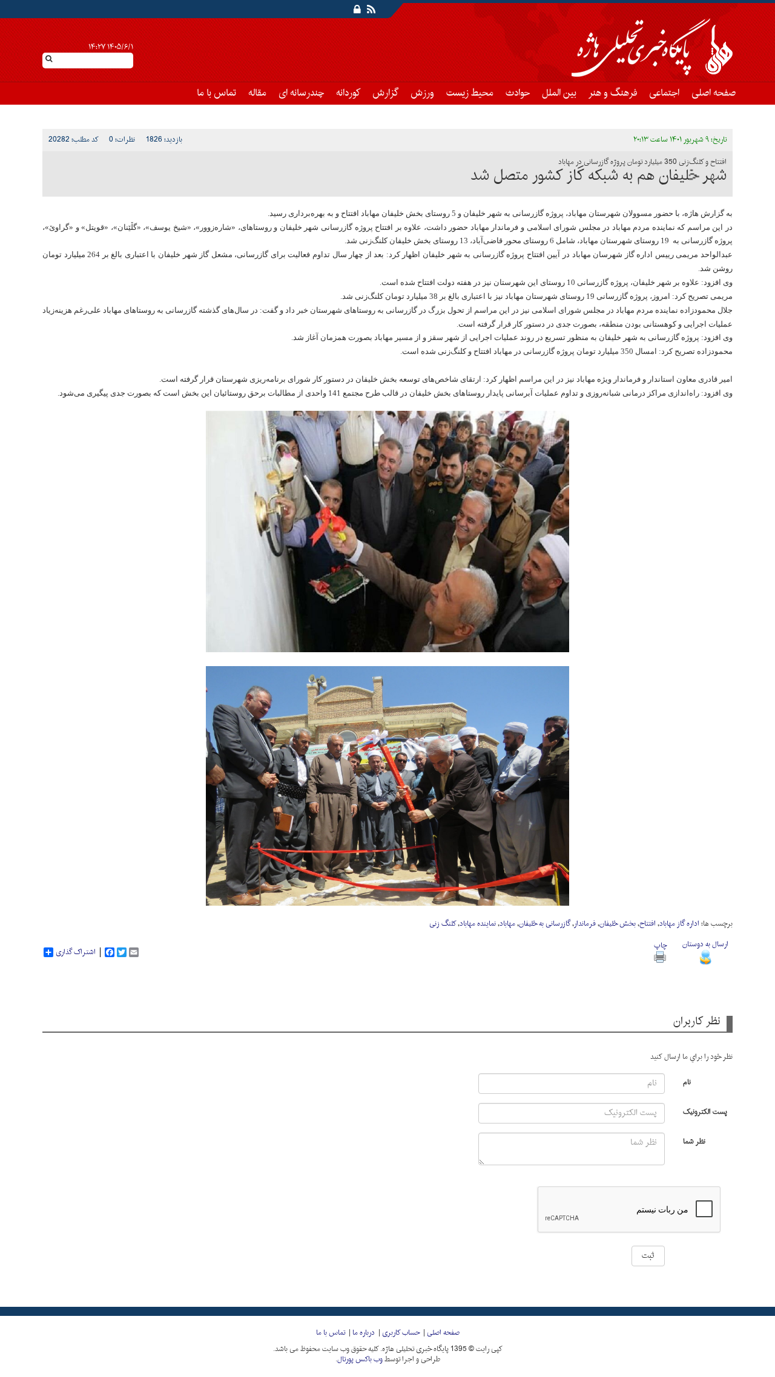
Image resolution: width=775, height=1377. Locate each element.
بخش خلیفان (617, 924)
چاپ (660, 945)
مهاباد (507, 924)
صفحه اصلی (713, 93)
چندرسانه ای (301, 93)
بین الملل (559, 93)
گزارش (385, 93)
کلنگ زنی (442, 924)
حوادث (518, 93)
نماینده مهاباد (478, 924)
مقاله (257, 93)
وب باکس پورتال (360, 1359)
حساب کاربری (401, 1333)
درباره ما (363, 1333)
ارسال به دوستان (705, 944)
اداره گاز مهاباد (679, 924)
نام (687, 1081)
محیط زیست (469, 93)
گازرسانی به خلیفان (544, 924)
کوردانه (348, 93)
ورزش (422, 93)
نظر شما (694, 1140)
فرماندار (585, 924)
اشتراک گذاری (76, 952)
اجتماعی (664, 93)
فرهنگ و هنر (613, 93)
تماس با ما (216, 93)
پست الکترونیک (705, 1111)
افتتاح (647, 924)
